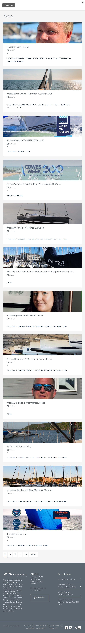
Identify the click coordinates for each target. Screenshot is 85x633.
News (56, 58)
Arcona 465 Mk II (40, 625)
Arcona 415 (30, 239)
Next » (33, 554)
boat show (49, 58)
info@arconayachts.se (38, 588)
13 (26, 554)
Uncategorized (18, 195)
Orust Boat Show (66, 58)
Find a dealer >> (39, 598)
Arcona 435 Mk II (55, 625)
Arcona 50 (49, 239)
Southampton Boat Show (15, 61)
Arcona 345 (11, 58)
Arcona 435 (30, 58)
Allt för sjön (11, 545)
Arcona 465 (40, 58)
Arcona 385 (21, 58)
